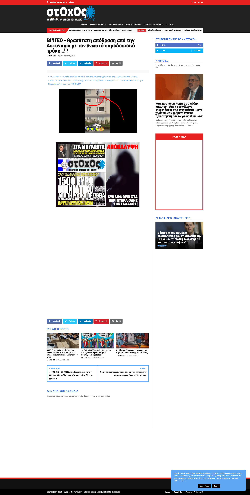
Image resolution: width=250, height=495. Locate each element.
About (71, 2)
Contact (199, 492)
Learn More (204, 486)
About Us (178, 492)
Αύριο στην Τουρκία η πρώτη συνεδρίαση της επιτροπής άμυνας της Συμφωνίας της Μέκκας (94, 76)
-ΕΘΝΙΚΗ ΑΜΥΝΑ (115, 24)
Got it (216, 486)
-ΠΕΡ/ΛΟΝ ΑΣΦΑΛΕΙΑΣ (153, 24)
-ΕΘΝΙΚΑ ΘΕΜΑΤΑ (97, 24)
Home (167, 492)
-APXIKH (83, 24)
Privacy (189, 492)
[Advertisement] (98, 296)
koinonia (108, 30)
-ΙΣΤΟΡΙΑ (169, 24)
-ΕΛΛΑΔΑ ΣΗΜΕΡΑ (133, 24)
